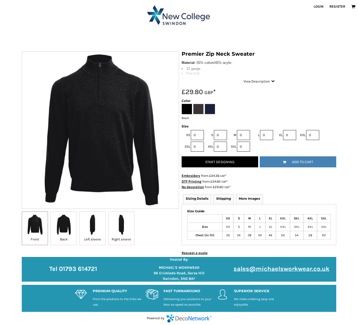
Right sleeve (121, 239)
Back (64, 239)
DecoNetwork (188, 318)
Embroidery (191, 176)
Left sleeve (92, 239)
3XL (187, 146)
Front (35, 239)
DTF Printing (192, 181)
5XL (233, 146)
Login (318, 6)
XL (281, 135)
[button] (353, 6)
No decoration (193, 187)
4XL (210, 146)
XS (188, 135)
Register (337, 6)
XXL (303, 135)
